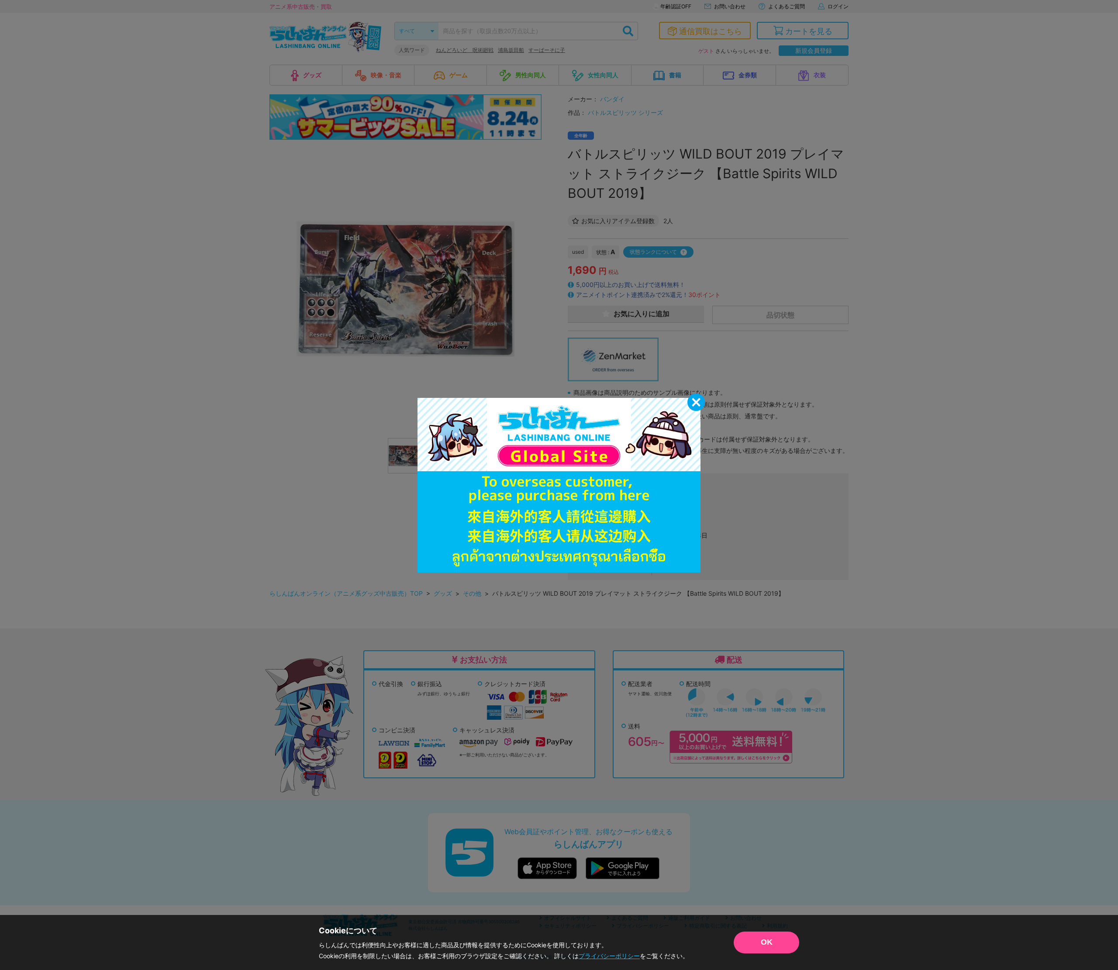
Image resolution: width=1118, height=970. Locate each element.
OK (767, 942)
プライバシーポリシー (609, 956)
